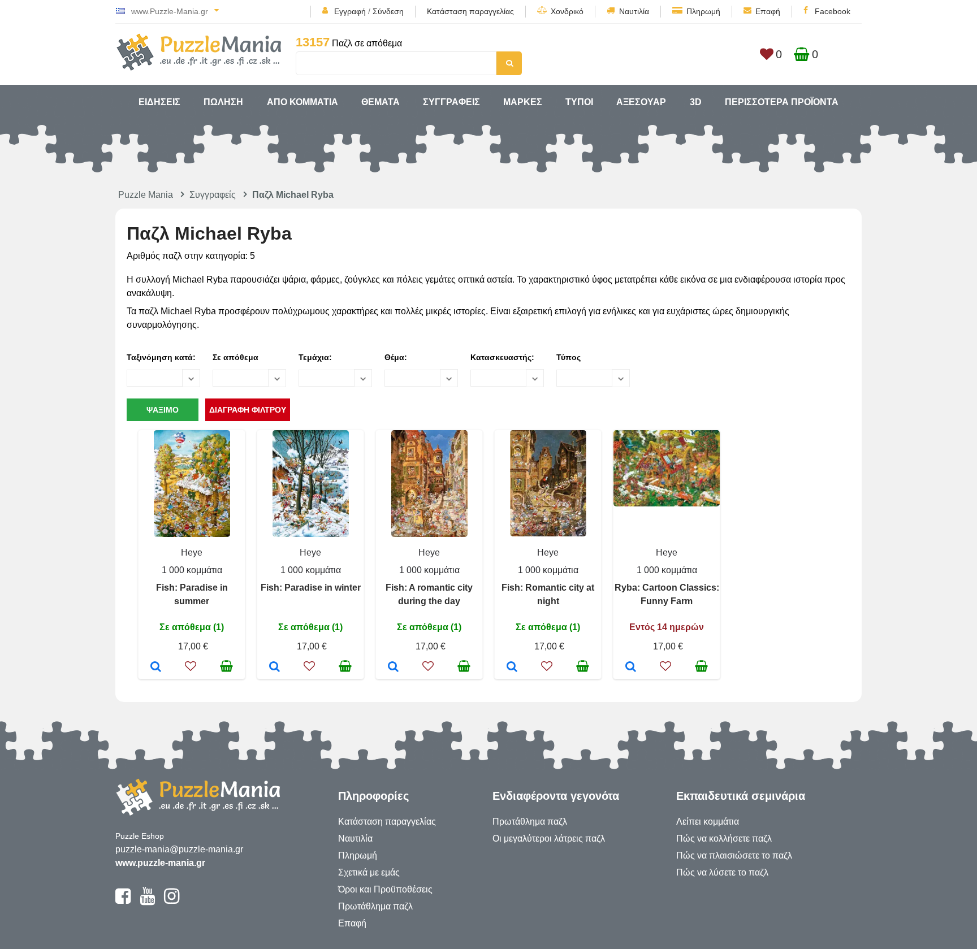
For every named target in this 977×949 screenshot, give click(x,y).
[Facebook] (123, 900)
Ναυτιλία (634, 11)
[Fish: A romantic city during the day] (393, 667)
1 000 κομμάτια (192, 570)
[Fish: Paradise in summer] (155, 667)
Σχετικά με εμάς (369, 872)
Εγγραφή (350, 11)
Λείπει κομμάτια (707, 821)
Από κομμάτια (302, 102)
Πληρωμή (703, 11)
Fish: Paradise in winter (311, 587)
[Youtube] (147, 900)
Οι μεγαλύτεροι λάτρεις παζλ (548, 838)
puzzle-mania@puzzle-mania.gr (179, 849)
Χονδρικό (567, 11)
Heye (191, 552)
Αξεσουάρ (641, 102)
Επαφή (767, 11)
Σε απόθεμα (235, 357)
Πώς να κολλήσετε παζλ (724, 838)
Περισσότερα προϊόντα (781, 102)
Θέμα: (395, 357)
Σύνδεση (388, 11)
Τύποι (579, 102)
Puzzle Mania (145, 195)
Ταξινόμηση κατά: (161, 357)
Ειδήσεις (159, 102)
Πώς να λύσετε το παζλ (722, 872)
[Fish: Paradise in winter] (274, 667)
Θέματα (380, 102)
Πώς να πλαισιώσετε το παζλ (734, 855)
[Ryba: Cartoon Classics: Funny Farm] (630, 667)
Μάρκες (522, 102)
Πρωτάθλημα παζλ (375, 906)
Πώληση (223, 102)
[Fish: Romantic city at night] (512, 667)
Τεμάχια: (315, 357)
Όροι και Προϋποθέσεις (385, 889)
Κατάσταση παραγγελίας (470, 11)
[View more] (192, 534)
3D (696, 102)
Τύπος (568, 357)
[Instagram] (171, 900)
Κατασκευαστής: (502, 357)
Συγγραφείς (451, 102)
